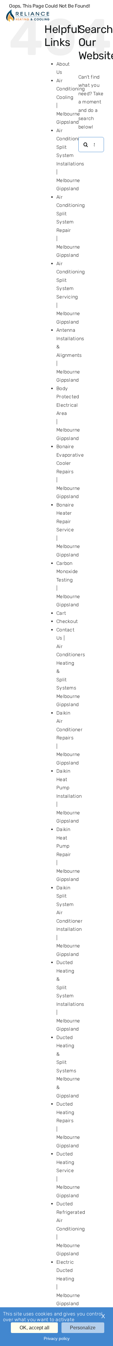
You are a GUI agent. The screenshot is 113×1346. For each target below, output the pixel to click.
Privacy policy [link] (57, 1338)
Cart (61, 613)
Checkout (67, 621)
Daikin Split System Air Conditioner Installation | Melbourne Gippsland (69, 921)
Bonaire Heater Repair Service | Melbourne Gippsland (68, 530)
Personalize (83, 1327)
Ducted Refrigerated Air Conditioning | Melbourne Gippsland (70, 1228)
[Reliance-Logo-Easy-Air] (27, 11)
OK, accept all (34, 1327)
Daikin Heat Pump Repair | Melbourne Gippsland (68, 854)
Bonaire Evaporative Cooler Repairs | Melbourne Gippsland (70, 471)
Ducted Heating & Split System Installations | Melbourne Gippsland (70, 996)
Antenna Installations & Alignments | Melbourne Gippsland (70, 355)
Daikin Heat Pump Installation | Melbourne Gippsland (69, 796)
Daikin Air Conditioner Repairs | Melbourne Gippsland (69, 738)
